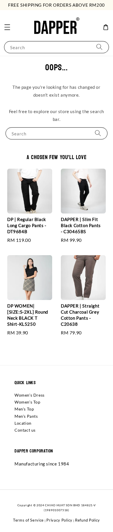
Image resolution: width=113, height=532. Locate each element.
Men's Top (24, 408)
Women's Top (27, 402)
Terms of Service (28, 520)
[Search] (99, 47)
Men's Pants (26, 416)
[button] (7, 27)
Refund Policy (87, 520)
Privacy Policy (59, 520)
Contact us (25, 430)
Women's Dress (29, 395)
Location (23, 423)
